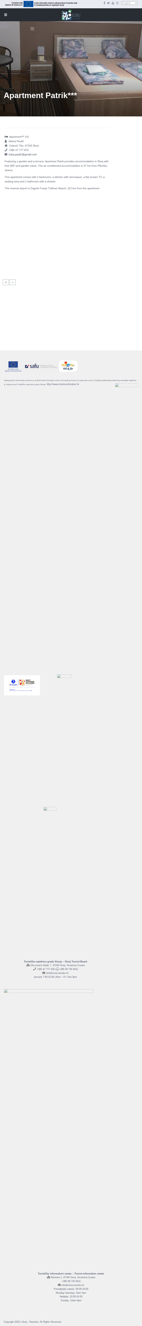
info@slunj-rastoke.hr (57, 973)
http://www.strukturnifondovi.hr (63, 384)
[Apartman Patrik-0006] (22, 257)
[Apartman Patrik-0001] (91, 204)
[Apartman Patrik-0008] (91, 257)
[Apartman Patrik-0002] (22, 231)
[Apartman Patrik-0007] (56, 257)
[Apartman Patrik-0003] (22, 204)
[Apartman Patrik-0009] (56, 204)
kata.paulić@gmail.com (23, 154)
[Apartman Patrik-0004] (56, 231)
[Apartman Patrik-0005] (91, 231)
